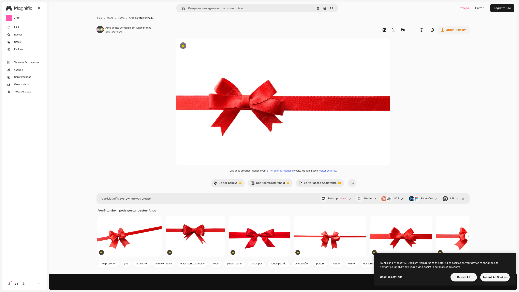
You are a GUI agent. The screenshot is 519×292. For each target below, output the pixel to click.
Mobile (368, 198)
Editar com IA (225, 184)
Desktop (337, 198)
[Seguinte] (468, 236)
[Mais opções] (412, 30)
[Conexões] (9, 284)
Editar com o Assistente (318, 184)
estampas (256, 263)
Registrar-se (502, 8)
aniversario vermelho (192, 263)
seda (216, 263)
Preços (464, 8)
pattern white (234, 263)
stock (110, 18)
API (452, 198)
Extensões (427, 198)
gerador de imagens (281, 170)
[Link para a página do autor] (100, 30)
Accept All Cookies (495, 277)
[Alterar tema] (23, 284)
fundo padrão (278, 263)
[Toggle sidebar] (39, 8)
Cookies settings (391, 277)
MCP (396, 198)
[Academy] (16, 284)
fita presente (108, 263)
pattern (320, 263)
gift (126, 263)
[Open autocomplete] (182, 8)
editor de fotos (327, 170)
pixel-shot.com (113, 32)
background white (373, 263)
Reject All (463, 277)
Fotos (121, 18)
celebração (301, 263)
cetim (336, 263)
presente (141, 263)
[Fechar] (463, 198)
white (351, 263)
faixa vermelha (163, 263)
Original (201, 46)
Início (100, 18)
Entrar (479, 8)
